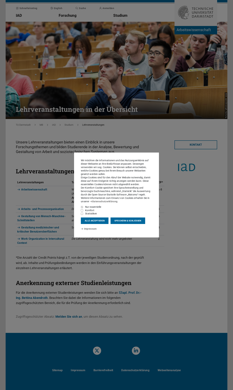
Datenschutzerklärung (104, 201)
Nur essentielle (93, 207)
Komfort (89, 210)
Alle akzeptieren (95, 221)
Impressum (90, 228)
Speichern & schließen (127, 221)
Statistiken (91, 213)
